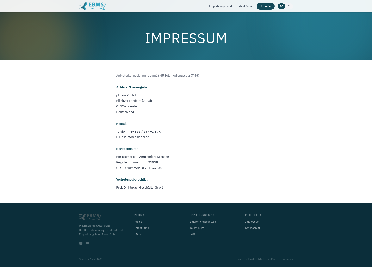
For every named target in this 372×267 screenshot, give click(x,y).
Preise (138, 221)
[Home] (92, 6)
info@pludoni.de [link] (138, 137)
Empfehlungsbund (220, 6)
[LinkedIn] (81, 243)
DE (281, 6)
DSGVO (138, 234)
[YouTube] (87, 243)
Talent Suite (244, 6)
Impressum (252, 221)
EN (289, 6)
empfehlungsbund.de (203, 221)
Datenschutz (253, 227)
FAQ (192, 234)
